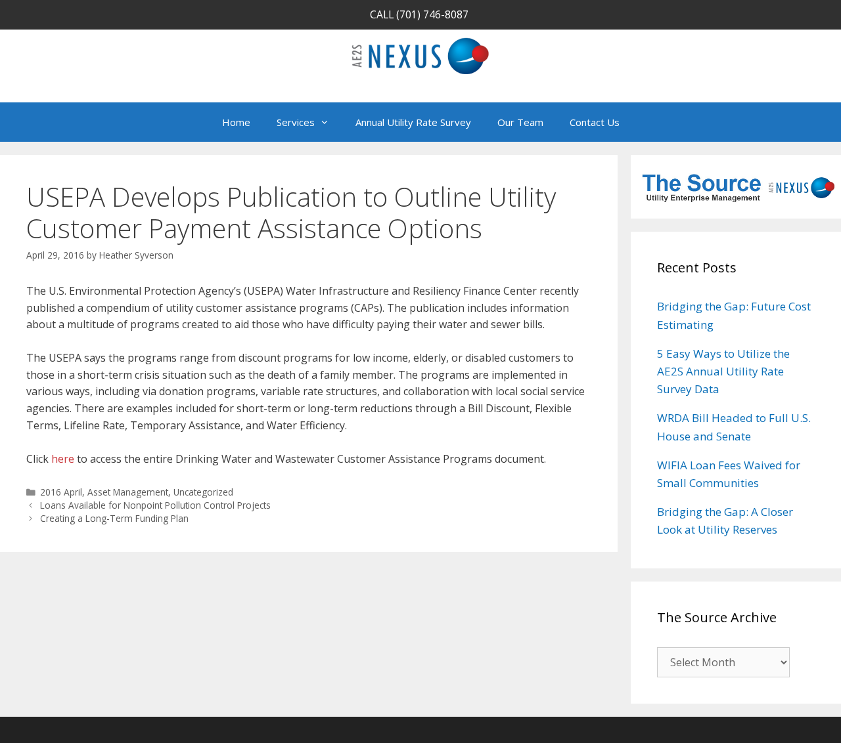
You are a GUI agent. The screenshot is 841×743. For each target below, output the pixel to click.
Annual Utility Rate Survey (413, 122)
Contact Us (595, 122)
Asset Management (127, 492)
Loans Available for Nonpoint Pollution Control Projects (155, 505)
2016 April (61, 492)
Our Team (520, 122)
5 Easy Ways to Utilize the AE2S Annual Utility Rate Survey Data (723, 371)
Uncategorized (203, 492)
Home (236, 122)
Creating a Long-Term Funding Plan (114, 518)
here (62, 459)
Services (296, 122)
